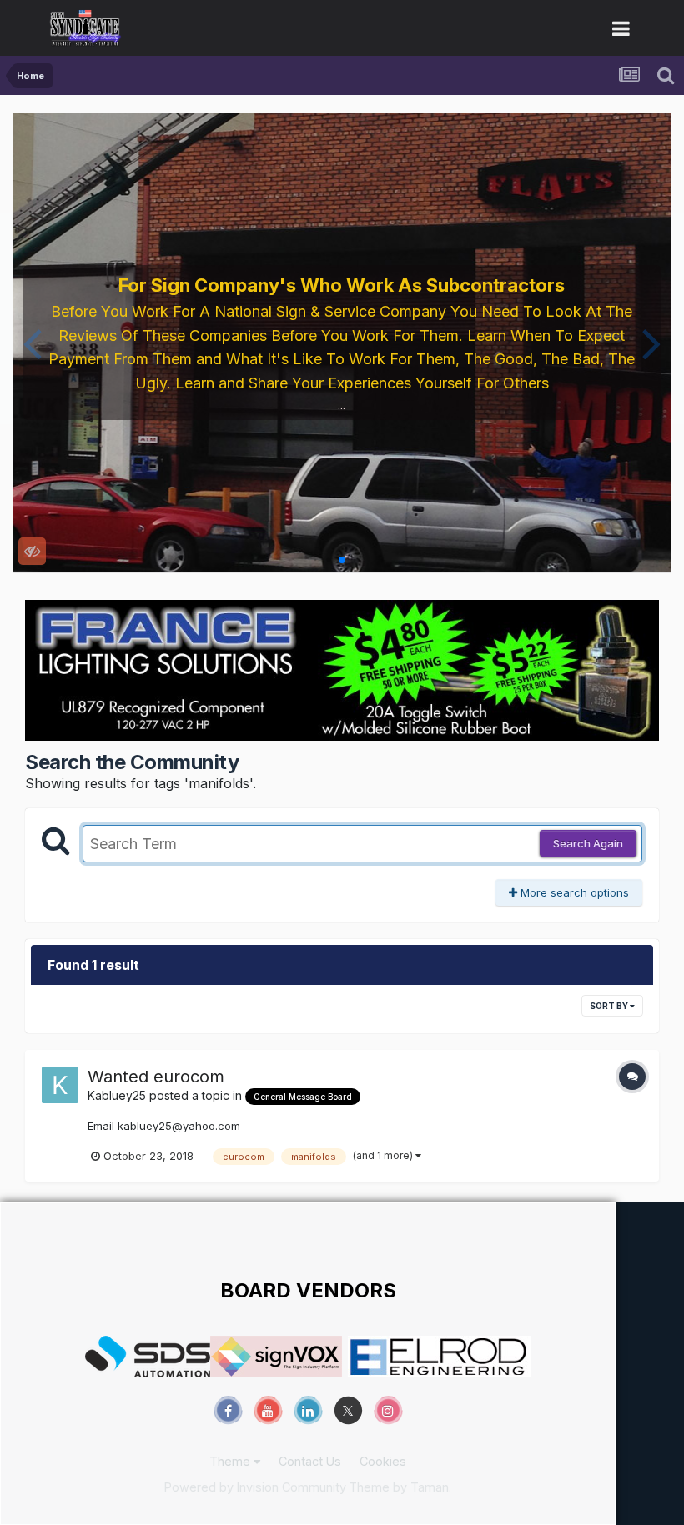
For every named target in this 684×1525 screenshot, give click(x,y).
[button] (32, 342)
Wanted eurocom (156, 1077)
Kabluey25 (117, 1095)
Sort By (610, 1006)
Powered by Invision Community (255, 1487)
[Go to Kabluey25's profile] (60, 1085)
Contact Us (310, 1461)
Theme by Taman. (400, 1487)
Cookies (383, 1461)
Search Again (588, 843)
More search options (573, 892)
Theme (231, 1461)
